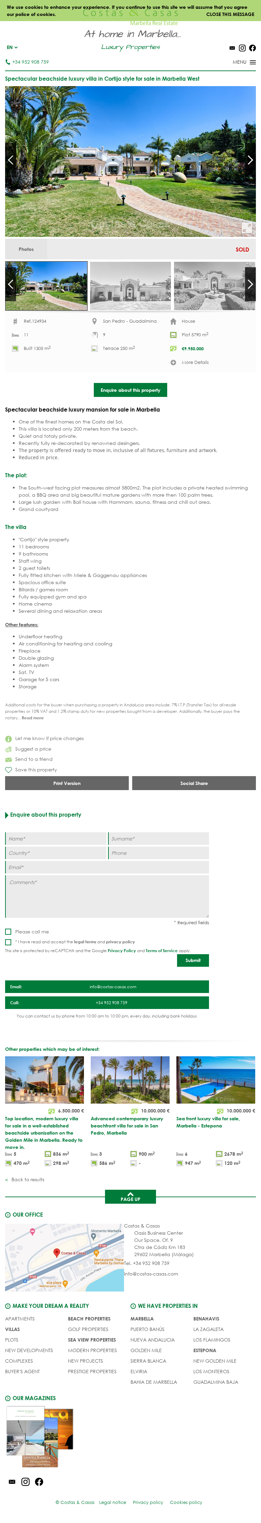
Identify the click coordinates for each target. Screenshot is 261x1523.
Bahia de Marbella (153, 1382)
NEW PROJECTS (85, 1361)
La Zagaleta (208, 1329)
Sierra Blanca (148, 1361)
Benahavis (206, 1318)
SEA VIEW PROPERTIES (92, 1340)
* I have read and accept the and (75, 942)
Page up (130, 1199)
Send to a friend (34, 759)
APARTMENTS (20, 1318)
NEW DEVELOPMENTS (29, 1350)
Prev (10, 160)
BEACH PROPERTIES (89, 1318)
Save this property (36, 769)
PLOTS (11, 1339)
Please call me (32, 931)
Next (250, 160)
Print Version (67, 783)
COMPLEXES (19, 1361)
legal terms (85, 941)
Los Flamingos (211, 1339)
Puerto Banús (147, 1329)
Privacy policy (148, 1502)
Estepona (204, 1350)
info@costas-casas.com (151, 1273)
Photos (26, 249)
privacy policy (120, 941)
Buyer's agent (22, 1371)
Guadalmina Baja (215, 1382)
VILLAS (12, 1329)
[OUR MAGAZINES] (67, 1438)
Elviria (138, 1371)
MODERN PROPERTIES (92, 1350)
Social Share (194, 783)
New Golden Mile (215, 1361)
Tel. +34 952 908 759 (147, 1263)
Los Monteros (211, 1371)
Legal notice (112, 1502)
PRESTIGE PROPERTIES (92, 1371)
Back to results (27, 1179)
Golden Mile (146, 1350)
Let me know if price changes (49, 738)
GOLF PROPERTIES (88, 1329)
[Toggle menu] (235, 63)
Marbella (142, 1318)
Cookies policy (186, 1502)
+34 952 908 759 (30, 62)
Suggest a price (33, 749)
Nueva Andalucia (152, 1339)
